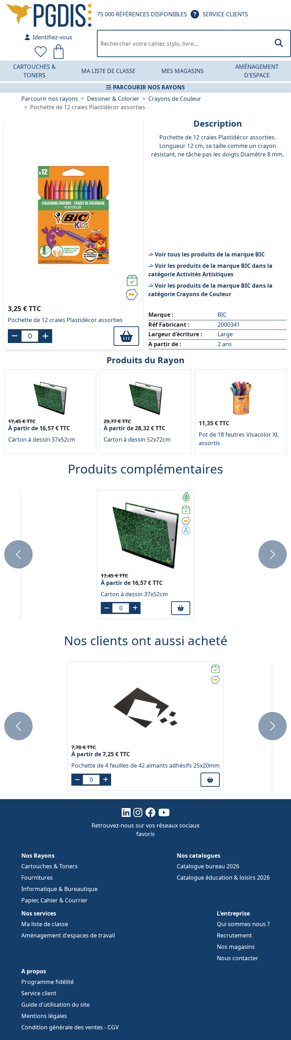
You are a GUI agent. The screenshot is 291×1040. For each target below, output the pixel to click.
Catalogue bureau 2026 (208, 866)
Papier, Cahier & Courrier (54, 900)
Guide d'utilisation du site (55, 1004)
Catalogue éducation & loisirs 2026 (223, 877)
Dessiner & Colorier (113, 99)
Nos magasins (236, 947)
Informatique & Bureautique (59, 889)
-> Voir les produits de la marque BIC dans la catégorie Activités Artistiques (210, 270)
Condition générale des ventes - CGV (70, 1027)
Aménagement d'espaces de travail (68, 935)
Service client (38, 993)
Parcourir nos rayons (149, 87)
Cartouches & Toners (34, 71)
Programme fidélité (47, 982)
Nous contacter (237, 958)
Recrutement (234, 935)
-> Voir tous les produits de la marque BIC (206, 254)
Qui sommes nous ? (243, 924)
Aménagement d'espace (257, 71)
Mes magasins (182, 71)
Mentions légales (44, 1016)
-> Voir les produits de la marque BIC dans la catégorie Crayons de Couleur (210, 290)
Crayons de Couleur (174, 99)
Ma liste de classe (108, 71)
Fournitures (37, 877)
